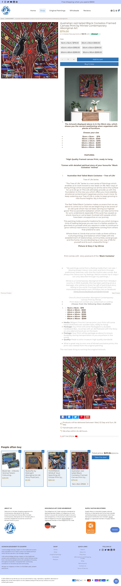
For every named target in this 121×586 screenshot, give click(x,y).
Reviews (87, 11)
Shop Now (82, 554)
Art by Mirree (66, 518)
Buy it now (89, 64)
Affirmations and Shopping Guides (82, 557)
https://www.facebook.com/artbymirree (91, 291)
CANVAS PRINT (9, 18)
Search (83, 549)
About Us (83, 552)
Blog (82, 561)
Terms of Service (83, 568)
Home (33, 11)
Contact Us (82, 566)
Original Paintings (57, 11)
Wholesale (74, 11)
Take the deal (100, 457)
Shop (42, 11)
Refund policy (82, 563)
